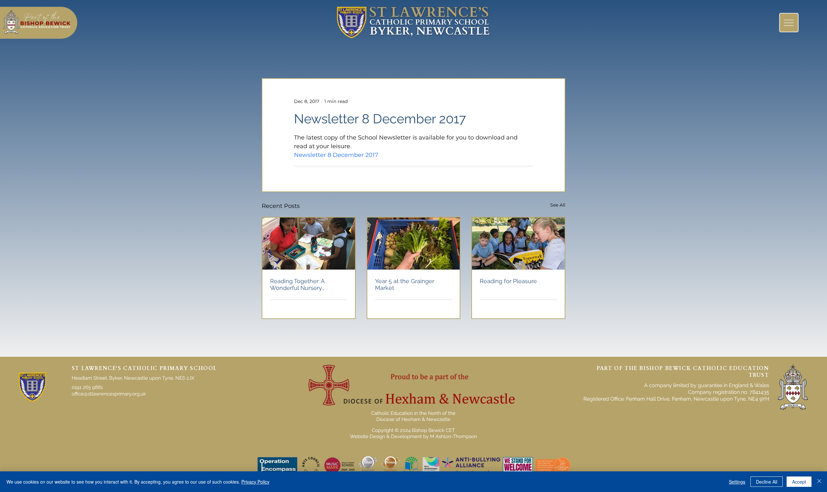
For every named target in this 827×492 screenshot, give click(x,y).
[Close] (819, 482)
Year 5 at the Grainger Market (404, 284)
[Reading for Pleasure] (518, 244)
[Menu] (789, 22)
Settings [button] (737, 481)
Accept (799, 481)
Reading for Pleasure (508, 281)
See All (557, 205)
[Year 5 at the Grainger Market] (413, 244)
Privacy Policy (255, 481)
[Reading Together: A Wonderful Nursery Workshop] (308, 244)
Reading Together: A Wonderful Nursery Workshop (297, 284)
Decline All (766, 481)
